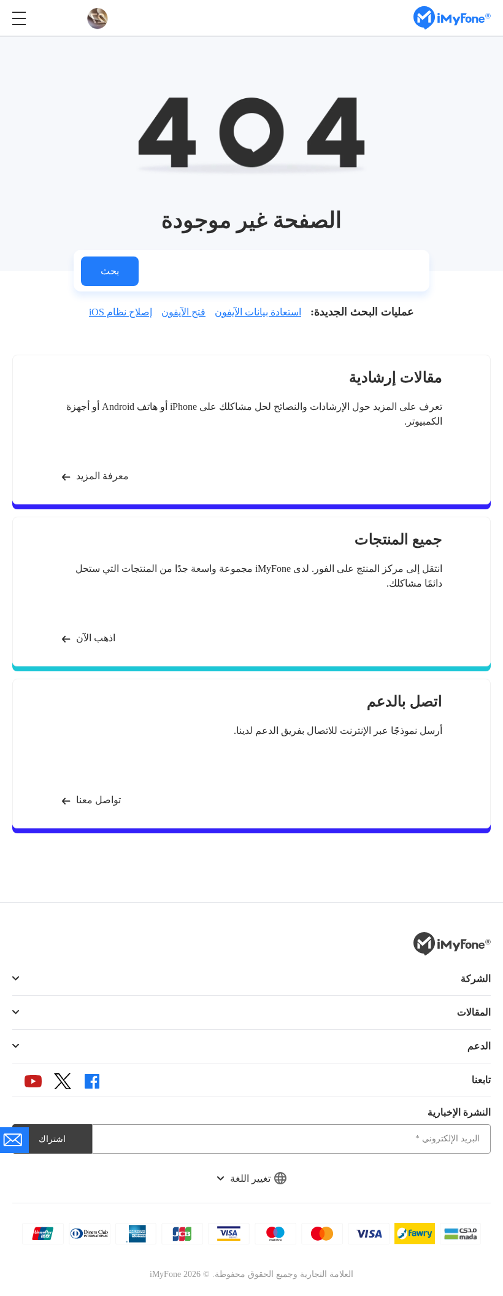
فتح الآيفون (183, 312)
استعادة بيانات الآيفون (258, 312)
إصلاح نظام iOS (120, 312)
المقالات (474, 1012)
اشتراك (52, 1139)
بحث (110, 271)
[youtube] (33, 1081)
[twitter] (62, 1081)
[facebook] (92, 1081)
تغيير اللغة (250, 1178)
